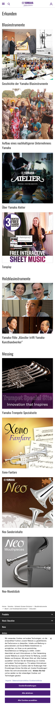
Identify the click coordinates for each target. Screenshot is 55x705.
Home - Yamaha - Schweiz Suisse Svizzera (17, 606)
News (4, 626)
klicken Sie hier (39, 670)
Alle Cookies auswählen (27, 700)
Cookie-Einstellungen (27, 685)
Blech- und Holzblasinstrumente (16, 609)
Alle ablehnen (27, 693)
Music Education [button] (8, 620)
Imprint (8, 680)
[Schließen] (51, 638)
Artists (4, 633)
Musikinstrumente (41, 606)
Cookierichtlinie (35, 680)
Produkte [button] (5, 614)
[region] (27, 669)
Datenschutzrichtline (20, 680)
